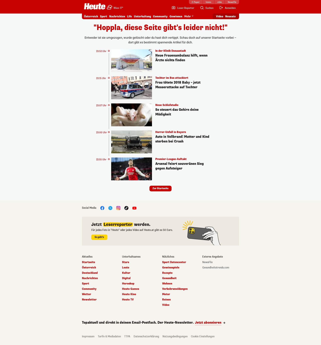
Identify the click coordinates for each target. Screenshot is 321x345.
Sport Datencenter (174, 262)
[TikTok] (126, 208)
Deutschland (90, 273)
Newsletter (89, 299)
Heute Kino (129, 294)
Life (129, 16)
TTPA (127, 336)
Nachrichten (90, 278)
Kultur (126, 273)
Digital (126, 278)
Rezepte (167, 273)
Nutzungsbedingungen (175, 336)
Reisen (166, 299)
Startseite (88, 262)
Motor (166, 294)
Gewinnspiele (170, 267)
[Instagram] (118, 208)
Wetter (86, 294)
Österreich (91, 16)
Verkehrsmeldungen (175, 289)
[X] (110, 208)
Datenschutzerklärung (146, 336)
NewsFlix (207, 262)
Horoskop (128, 283)
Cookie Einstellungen (203, 336)
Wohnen (167, 283)
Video (219, 16)
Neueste (230, 16)
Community (160, 16)
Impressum (88, 336)
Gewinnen (176, 16)
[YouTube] (134, 208)
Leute (125, 267)
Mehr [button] (187, 16)
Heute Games (130, 289)
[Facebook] (102, 208)
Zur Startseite (160, 188)
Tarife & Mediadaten (109, 336)
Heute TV (128, 299)
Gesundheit (169, 278)
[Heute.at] (94, 6)
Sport (103, 16)
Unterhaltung (142, 16)
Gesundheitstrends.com (215, 267)
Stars (125, 262)
